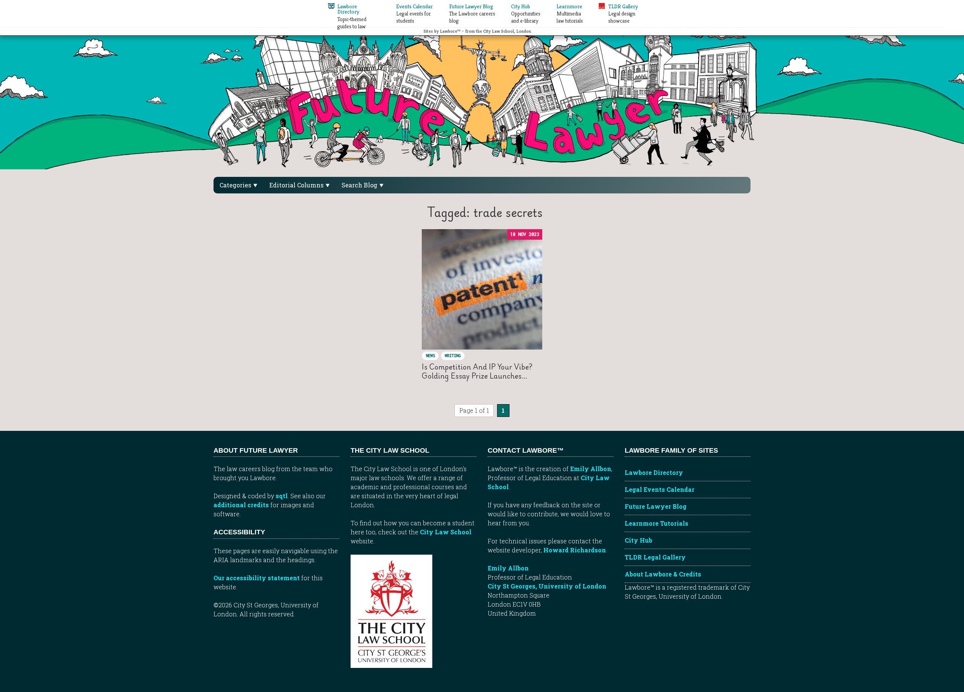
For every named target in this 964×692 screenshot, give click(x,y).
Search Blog (360, 185)
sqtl (282, 496)
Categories (236, 185)
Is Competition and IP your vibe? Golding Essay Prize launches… (477, 371)
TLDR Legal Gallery (655, 557)
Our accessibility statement (257, 578)
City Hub (638, 540)
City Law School (445, 532)
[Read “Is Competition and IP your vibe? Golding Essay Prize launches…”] (482, 289)
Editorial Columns (297, 185)
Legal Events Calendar (659, 489)
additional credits (241, 505)
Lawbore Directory (654, 472)
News (430, 355)
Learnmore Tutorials (656, 523)
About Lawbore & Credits (663, 574)
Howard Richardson (574, 550)
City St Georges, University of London (547, 586)
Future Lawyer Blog (655, 506)
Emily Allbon (590, 469)
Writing (453, 355)
